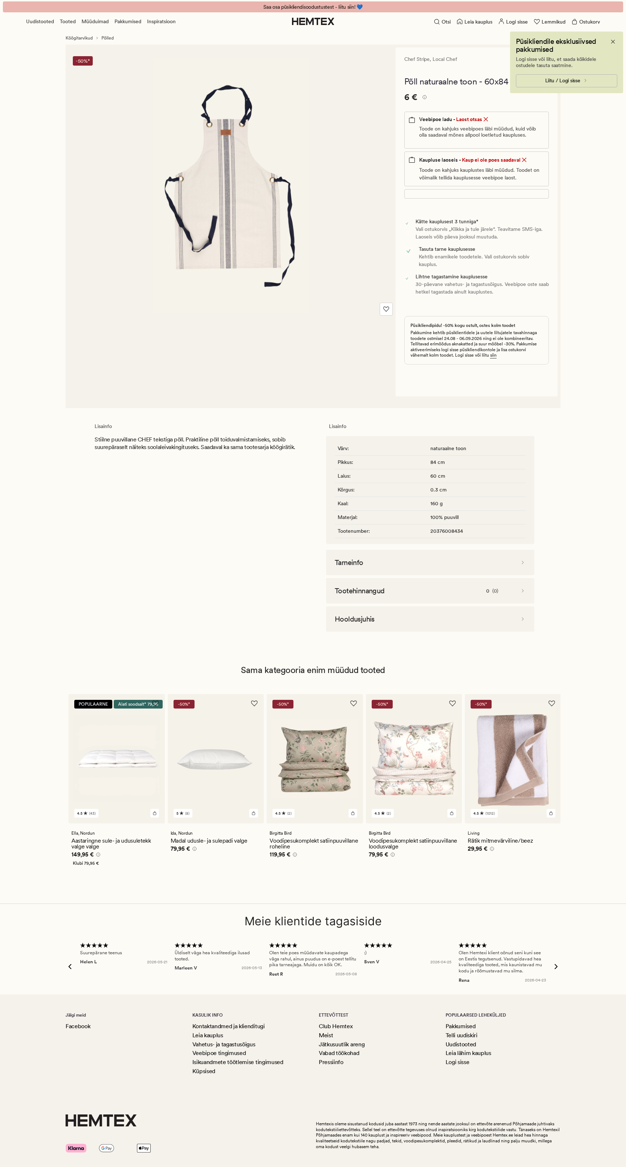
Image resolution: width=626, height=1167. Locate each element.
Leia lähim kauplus (468, 1053)
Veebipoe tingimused (219, 1053)
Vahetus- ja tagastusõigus (223, 1044)
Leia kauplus (207, 1035)
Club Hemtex (335, 1026)
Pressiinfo (331, 1062)
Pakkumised (127, 21)
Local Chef (445, 59)
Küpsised (203, 1071)
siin (493, 355)
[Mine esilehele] (313, 21)
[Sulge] (613, 41)
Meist (326, 1035)
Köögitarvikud (79, 38)
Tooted (68, 21)
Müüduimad (95, 21)
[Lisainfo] (423, 98)
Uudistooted (40, 21)
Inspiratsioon (161, 21)
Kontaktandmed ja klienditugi (228, 1026)
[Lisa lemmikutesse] (386, 309)
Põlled (107, 38)
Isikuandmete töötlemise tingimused (237, 1062)
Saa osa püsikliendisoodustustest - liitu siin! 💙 (313, 6)
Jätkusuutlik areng (341, 1044)
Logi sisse (458, 1062)
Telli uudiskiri (461, 1035)
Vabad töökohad (339, 1053)
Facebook (78, 1026)
